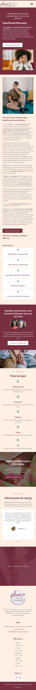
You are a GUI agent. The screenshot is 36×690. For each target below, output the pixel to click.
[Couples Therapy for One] (18, 291)
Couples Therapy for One (18, 296)
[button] (32, 4)
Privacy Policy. (18, 687)
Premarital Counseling (18, 254)
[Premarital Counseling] (18, 249)
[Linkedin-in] (19, 677)
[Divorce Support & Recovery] (18, 270)
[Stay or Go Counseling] (18, 260)
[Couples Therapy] (18, 281)
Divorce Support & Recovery (18, 275)
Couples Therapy (18, 286)
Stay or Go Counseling (18, 265)
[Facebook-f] (16, 677)
